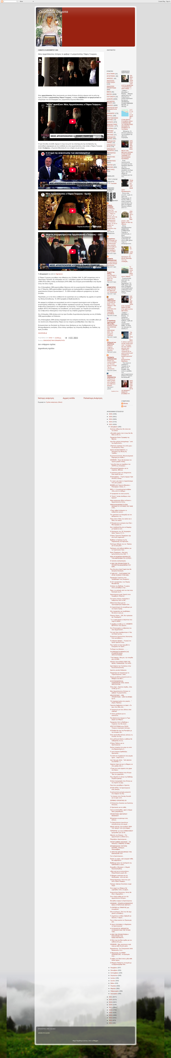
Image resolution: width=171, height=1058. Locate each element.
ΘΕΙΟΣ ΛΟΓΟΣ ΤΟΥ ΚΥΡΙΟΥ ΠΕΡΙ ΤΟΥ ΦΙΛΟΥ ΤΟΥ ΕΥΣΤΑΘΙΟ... (121, 827)
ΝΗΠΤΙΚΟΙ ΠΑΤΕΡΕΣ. (110, 131)
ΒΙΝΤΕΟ (109, 94)
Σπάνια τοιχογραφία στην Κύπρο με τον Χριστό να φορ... (121, 781)
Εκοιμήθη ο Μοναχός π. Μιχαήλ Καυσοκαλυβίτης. (120, 867)
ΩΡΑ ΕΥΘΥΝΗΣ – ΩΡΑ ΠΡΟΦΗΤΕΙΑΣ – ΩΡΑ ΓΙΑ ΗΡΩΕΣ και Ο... (121, 697)
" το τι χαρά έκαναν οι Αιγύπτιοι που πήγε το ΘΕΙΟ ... (121, 620)
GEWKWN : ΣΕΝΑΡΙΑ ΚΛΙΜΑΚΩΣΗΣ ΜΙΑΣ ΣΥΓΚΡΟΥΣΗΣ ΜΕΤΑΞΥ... (121, 904)
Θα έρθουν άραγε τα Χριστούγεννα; (121, 901)
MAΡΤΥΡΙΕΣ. (111, 169)
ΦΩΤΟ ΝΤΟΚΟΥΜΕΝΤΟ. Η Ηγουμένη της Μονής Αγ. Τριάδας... (118, 451)
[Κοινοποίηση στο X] (73, 338)
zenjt (124, 406)
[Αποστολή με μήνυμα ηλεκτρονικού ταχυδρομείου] (69, 338)
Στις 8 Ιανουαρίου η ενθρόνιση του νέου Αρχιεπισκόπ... (121, 628)
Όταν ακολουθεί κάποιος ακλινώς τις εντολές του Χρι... (121, 735)
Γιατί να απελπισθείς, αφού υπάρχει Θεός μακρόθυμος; (121, 810)
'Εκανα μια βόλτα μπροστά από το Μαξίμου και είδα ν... (120, 677)
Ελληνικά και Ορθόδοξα (111, 343)
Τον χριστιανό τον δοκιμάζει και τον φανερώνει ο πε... (121, 515)
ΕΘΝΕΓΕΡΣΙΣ (111, 287)
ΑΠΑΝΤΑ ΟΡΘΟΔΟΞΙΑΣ (112, 259)
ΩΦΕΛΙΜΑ (110, 167)
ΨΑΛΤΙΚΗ (110, 165)
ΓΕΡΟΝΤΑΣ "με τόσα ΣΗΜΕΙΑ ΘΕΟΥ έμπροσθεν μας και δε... (121, 831)
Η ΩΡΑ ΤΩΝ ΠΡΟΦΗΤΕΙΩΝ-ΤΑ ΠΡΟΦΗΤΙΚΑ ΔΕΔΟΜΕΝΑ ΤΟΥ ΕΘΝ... (120, 565)
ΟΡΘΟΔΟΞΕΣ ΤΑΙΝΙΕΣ (111, 141)
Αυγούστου (114, 975)
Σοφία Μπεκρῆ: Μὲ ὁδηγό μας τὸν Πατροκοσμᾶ (112, 290)
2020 (111, 999)
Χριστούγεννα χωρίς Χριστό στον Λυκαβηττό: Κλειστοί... (120, 595)
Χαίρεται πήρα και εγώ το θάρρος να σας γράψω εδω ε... (121, 765)
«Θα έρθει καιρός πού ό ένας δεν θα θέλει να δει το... (121, 433)
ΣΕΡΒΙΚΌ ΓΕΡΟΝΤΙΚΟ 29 (118, 800)
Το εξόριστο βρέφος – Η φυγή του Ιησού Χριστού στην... (120, 641)
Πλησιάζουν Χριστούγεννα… (119, 839)
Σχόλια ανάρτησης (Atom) (54, 402)
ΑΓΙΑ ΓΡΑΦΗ (111, 73)
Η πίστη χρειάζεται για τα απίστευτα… (117, 714)
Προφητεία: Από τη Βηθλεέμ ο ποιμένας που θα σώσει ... (119, 722)
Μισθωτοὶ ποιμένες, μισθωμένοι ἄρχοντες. (110, 348)
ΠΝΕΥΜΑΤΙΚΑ (111, 153)
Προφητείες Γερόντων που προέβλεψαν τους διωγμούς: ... (120, 578)
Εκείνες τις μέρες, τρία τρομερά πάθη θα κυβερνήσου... (121, 859)
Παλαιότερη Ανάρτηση (93, 398)
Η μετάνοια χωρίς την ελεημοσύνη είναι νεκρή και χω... (120, 473)
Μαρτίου (113, 988)
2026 (111, 414)
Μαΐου (113, 983)
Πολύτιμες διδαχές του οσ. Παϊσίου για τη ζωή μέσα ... (121, 544)
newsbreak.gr (42, 333)
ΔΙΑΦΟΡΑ (110, 99)
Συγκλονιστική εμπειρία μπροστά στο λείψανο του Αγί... (120, 792)
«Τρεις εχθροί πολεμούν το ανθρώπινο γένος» (118, 511)
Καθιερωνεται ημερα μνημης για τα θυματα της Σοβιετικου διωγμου (111, 382)
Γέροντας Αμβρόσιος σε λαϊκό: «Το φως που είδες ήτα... (121, 706)
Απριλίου (113, 986)
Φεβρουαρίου (115, 991)
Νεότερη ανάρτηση (46, 398)
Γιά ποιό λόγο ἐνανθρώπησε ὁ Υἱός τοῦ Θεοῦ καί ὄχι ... (121, 633)
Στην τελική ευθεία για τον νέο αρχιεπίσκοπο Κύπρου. (119, 897)
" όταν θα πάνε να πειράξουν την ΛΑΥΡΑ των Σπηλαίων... (120, 465)
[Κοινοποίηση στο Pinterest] (77, 338)
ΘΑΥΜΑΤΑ (110, 122)
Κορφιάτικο (111, 238)
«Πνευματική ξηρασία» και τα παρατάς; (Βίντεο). (119, 469)
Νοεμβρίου (114, 967)
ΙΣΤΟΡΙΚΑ (110, 128)
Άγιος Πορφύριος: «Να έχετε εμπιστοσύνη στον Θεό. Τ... (119, 553)
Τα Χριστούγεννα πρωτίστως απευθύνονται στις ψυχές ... (119, 823)
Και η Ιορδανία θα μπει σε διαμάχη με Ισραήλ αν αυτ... (120, 528)
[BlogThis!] (71, 338)
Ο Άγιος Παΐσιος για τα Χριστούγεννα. (117, 744)
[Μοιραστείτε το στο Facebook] (75, 338)
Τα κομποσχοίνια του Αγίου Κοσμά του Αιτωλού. (112, 263)
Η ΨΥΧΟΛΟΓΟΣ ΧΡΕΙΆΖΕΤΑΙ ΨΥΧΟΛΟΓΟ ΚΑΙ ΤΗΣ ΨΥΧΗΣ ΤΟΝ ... (120, 930)
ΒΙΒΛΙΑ (109, 92)
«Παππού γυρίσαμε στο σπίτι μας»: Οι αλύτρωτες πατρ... (121, 446)
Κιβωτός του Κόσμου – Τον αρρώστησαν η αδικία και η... (120, 835)
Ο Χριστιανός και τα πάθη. (118, 807)
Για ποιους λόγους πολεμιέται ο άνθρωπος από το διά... (120, 599)
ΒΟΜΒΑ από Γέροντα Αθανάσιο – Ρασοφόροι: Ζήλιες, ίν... (120, 486)
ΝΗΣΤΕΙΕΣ (110, 135)
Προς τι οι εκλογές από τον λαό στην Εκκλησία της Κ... (121, 591)
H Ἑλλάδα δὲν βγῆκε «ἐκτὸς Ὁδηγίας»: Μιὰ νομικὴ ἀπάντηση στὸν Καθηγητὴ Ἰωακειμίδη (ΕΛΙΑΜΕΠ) (111, 308)
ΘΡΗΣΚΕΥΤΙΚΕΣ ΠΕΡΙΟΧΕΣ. (112, 125)
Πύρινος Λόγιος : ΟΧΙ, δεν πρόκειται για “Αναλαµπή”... (121, 616)
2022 (111, 424)
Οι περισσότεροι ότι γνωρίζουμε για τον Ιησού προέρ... (121, 607)
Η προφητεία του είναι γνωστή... (120, 493)
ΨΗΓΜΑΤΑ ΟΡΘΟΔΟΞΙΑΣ (112, 358)
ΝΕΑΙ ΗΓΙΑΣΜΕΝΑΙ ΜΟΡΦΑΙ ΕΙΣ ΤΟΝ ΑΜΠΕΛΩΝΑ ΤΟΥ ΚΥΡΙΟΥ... (121, 557)
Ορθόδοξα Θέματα (53, 12)
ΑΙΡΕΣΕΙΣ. (110, 78)
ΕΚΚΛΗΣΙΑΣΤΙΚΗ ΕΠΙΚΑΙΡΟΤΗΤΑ (54, 340)
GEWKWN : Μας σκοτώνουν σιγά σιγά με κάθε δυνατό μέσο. (120, 945)
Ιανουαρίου (114, 993)
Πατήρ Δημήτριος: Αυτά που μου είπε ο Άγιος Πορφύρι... (120, 880)
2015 (111, 1012)
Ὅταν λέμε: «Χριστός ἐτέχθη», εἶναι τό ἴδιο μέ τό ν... (121, 687)
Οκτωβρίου (114, 970)
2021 (111, 997)
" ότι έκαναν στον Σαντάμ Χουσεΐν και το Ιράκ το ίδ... (120, 797)
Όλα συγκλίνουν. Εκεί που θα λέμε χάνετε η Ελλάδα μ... (120, 912)
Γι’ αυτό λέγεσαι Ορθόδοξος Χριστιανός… (118, 752)
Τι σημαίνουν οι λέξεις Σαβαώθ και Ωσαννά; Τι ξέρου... (120, 916)
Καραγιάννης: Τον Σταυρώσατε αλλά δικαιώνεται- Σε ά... (121, 949)
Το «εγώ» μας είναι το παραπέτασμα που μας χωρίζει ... (121, 481)
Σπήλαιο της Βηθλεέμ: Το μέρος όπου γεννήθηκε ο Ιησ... (120, 586)
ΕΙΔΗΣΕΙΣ (110, 105)
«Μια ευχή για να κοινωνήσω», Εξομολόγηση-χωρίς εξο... (119, 872)
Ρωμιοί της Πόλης (110, 272)
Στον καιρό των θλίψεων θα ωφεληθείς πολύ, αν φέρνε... (119, 888)
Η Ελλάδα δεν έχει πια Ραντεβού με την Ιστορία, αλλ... (121, 731)
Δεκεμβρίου (114, 426)
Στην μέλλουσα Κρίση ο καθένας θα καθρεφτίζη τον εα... (121, 739)
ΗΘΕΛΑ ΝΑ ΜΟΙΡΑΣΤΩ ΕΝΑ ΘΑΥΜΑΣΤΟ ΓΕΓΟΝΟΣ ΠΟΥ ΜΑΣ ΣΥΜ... (121, 506)
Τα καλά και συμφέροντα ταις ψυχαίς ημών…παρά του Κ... (121, 756)
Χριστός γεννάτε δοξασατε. (118, 670)
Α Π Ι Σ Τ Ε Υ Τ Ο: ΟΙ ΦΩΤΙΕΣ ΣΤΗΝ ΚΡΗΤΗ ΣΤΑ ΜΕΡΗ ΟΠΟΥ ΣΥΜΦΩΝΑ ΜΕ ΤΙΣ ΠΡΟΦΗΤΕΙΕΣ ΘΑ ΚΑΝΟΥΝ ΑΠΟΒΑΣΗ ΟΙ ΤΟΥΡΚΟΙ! (127, 119)
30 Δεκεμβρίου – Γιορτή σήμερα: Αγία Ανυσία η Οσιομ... (121, 477)
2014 (111, 1015)
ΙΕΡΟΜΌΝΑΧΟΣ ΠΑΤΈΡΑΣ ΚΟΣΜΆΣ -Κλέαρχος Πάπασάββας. (118, 847)
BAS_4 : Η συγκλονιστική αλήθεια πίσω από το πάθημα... (120, 490)
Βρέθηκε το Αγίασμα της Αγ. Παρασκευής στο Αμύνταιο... (119, 540)
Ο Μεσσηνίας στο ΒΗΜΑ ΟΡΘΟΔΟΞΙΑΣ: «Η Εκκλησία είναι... (120, 954)
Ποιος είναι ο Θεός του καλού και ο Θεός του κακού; (121, 519)
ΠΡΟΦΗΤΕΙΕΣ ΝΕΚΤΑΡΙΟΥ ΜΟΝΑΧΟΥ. (118, 814)
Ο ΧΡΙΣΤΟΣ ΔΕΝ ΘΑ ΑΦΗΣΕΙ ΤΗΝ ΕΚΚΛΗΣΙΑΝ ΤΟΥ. (121, 852)
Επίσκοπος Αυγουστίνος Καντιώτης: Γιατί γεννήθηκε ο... (121, 637)
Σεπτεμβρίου (115, 973)
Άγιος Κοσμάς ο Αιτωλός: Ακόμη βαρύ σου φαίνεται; (111, 278)
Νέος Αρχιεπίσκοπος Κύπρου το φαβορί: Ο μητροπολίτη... (120, 692)
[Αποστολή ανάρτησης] (65, 337)
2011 (110, 1023)
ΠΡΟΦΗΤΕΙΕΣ (111, 161)
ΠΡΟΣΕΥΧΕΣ (111, 157)
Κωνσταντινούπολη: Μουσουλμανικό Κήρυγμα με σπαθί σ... (121, 456)
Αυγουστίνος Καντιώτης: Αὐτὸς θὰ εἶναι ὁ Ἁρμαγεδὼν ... (120, 893)
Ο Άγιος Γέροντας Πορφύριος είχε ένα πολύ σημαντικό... (120, 536)
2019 (111, 1002)
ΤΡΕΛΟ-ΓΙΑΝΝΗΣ (110, 206)
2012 (111, 1020)
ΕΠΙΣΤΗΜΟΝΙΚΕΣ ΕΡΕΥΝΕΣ (112, 118)
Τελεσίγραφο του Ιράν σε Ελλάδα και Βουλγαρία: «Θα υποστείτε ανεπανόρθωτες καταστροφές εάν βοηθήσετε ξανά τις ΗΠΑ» (112, 246)
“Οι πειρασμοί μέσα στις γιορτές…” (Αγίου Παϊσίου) (121, 702)
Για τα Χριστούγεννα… (117, 856)
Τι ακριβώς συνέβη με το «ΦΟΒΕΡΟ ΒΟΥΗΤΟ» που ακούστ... (121, 624)
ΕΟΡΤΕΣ (109, 116)
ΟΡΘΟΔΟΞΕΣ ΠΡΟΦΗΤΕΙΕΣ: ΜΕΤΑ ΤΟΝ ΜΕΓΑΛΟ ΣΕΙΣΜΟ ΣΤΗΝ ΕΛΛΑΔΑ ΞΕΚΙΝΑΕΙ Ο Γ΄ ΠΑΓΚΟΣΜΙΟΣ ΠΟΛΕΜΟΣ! (127, 149)
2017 (111, 1007)
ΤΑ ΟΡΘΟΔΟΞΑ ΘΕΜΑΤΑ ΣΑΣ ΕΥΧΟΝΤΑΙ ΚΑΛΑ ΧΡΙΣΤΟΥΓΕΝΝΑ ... (119, 653)
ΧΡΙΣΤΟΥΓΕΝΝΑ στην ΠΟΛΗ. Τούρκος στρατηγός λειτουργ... (120, 727)
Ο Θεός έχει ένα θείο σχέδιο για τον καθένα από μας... (121, 940)
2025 (111, 416)
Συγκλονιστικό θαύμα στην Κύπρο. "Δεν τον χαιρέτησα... (121, 773)
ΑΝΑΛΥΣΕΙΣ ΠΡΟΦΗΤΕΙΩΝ (111, 87)
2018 (111, 1004)
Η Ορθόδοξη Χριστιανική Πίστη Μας (111, 322)
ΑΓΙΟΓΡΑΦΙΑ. (111, 76)
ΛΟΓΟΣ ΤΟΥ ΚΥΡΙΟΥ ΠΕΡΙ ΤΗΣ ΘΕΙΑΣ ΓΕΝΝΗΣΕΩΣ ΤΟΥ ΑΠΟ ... (121, 662)
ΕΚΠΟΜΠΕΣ (111, 113)
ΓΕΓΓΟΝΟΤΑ (111, 96)
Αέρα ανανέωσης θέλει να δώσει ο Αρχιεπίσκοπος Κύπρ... (120, 501)
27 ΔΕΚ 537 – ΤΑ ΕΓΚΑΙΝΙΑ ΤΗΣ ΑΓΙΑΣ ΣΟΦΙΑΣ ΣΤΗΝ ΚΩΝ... (120, 574)
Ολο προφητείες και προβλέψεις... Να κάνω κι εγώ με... (120, 612)
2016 (111, 1010)
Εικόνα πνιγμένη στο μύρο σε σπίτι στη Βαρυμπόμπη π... (121, 748)
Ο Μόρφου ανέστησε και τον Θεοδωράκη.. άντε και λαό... (119, 876)
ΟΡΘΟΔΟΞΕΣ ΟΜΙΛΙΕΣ (111, 137)
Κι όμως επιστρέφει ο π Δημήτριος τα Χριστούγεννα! (120, 925)
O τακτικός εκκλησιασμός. (118, 561)
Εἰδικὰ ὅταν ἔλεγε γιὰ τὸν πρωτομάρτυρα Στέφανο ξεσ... (120, 603)
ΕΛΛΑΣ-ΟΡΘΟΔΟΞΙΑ (111, 376)
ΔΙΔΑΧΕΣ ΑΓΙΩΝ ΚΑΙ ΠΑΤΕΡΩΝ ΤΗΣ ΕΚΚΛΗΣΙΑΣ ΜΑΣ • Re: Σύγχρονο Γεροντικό (112, 330)
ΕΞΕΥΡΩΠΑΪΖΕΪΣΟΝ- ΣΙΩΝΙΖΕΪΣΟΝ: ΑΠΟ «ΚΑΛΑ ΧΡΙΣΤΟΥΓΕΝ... (119, 682)
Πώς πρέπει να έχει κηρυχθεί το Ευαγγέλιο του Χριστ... (120, 645)
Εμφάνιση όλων (114, 391)
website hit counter (44, 1033)
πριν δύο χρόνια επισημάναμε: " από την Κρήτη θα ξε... (121, 442)
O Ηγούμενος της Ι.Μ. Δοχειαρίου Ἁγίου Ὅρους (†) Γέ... (120, 532)
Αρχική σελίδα (69, 398)
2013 (111, 1018)
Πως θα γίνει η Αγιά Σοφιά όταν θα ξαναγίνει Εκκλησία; (120, 570)
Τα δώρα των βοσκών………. (119, 649)
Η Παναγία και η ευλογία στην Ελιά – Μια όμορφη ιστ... (121, 523)
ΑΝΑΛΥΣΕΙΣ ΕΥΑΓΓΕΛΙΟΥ (111, 81)
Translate (114, 183)
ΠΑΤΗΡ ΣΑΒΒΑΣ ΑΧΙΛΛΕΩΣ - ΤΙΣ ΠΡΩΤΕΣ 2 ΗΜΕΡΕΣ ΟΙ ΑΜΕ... (120, 842)
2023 (111, 422)
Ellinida (125, 403)
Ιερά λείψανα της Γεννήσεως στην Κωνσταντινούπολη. (120, 666)
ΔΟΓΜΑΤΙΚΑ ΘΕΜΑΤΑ (110, 102)
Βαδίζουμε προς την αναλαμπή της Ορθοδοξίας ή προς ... (121, 863)
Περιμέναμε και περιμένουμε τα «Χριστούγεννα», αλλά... (119, 673)
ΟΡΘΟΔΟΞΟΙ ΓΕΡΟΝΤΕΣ (111, 149)
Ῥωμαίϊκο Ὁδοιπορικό (111, 299)
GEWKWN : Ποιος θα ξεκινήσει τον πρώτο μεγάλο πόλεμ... (121, 460)
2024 (111, 419)
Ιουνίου (113, 980)
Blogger (95, 1040)
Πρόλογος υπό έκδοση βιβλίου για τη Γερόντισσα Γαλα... (120, 549)
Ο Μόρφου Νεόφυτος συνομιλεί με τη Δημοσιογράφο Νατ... (120, 963)
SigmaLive (59, 274)
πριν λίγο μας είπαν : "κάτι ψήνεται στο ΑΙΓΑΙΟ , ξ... (120, 760)
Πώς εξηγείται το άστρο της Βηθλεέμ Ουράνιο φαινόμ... (121, 777)
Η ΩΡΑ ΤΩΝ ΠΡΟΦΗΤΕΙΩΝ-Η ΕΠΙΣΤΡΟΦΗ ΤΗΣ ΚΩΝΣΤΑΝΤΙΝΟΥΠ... (119, 936)
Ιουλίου (113, 978)
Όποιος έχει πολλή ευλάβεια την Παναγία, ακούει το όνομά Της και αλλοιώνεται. (112, 365)
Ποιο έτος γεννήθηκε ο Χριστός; (120, 785)
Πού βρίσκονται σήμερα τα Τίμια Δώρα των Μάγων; (120, 718)
